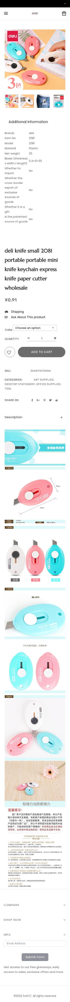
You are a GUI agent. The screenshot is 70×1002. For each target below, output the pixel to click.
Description (13, 417)
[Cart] (64, 13)
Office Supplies (48, 384)
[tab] (35, 417)
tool (8, 388)
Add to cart (41, 352)
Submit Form (35, 957)
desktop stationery (20, 384)
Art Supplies (44, 379)
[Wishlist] (10, 352)
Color (8, 330)
